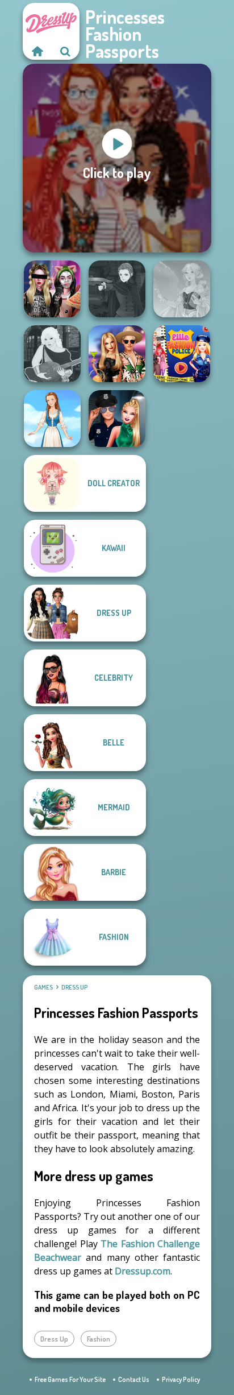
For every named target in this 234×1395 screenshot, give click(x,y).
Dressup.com (142, 1271)
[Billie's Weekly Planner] (52, 288)
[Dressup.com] (37, 51)
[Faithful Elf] (181, 288)
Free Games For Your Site (70, 1379)
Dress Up (74, 987)
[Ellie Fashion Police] (181, 353)
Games (43, 987)
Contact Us (133, 1379)
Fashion (98, 1338)
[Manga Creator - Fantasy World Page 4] (52, 353)
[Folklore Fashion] (52, 418)
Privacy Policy (181, 1379)
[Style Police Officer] (117, 418)
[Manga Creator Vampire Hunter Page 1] (117, 288)
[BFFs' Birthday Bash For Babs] (117, 353)
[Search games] (65, 51)
